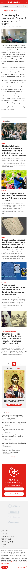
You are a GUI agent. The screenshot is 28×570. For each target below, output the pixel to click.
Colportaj (3, 544)
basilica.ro (9, 26)
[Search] (26, 2)
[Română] (26, 6)
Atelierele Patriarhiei (6, 538)
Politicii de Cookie (15, 561)
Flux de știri (4, 6)
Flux (5, 412)
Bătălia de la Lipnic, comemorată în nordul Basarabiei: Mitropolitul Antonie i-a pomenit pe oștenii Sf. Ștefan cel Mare (13, 151)
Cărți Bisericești (5, 546)
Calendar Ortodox (14, 404)
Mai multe (22, 567)
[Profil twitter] (19, 6)
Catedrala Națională (6, 539)
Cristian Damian (10, 158)
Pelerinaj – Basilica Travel (7, 536)
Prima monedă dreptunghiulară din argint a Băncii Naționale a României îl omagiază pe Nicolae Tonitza (13, 289)
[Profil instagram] (21, 6)
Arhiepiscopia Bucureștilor (7, 542)
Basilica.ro (14, 2)
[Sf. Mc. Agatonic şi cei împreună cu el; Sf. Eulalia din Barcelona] (14, 384)
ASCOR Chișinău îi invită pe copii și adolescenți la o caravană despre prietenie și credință (13, 197)
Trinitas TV (4, 533)
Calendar (14, 368)
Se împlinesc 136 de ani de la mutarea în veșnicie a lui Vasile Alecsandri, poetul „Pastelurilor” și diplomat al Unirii (12, 450)
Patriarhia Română (8, 10)
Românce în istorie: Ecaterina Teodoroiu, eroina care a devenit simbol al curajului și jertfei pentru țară (11, 338)
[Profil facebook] (17, 6)
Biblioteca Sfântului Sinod (7, 541)
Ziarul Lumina (4, 531)
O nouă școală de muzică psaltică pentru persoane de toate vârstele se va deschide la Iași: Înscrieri (13, 243)
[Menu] (2, 2)
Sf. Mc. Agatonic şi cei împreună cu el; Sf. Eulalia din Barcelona (14, 401)
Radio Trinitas (4, 530)
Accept (5, 567)
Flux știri (14, 456)
